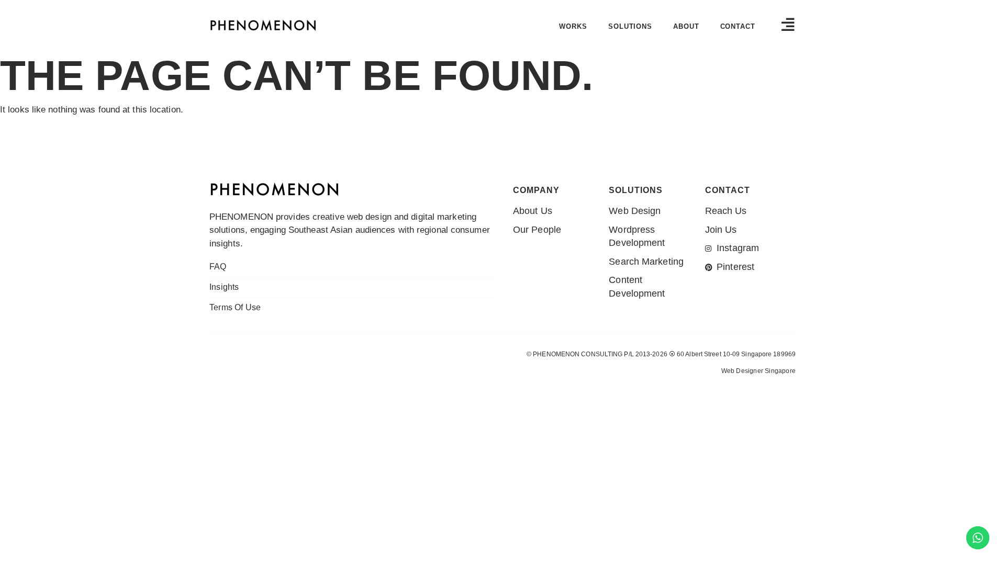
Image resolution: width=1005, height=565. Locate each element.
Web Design (232, 391)
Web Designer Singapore (758, 371)
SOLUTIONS (630, 26)
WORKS (573, 26)
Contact (737, 26)
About (686, 26)
